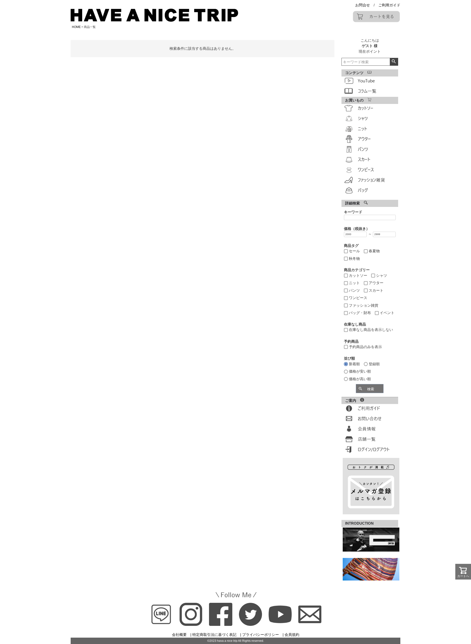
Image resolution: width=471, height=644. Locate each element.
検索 (394, 61)
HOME (76, 27)
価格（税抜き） (357, 229)
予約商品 (351, 341)
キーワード (353, 212)
